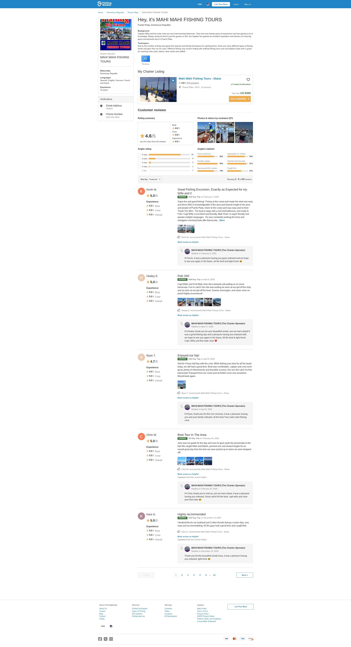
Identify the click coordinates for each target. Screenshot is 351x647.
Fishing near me (138, 616)
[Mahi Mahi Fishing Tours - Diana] (158, 89)
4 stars (144, 159)
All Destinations (171, 616)
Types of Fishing (138, 611)
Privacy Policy (203, 614)
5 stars (144, 155)
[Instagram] (111, 640)
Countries (168, 609)
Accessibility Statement (206, 621)
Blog (101, 614)
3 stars (144, 163)
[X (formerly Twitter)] (106, 640)
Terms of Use (202, 611)
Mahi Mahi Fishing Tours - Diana (200, 78)
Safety (102, 619)
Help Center (201, 609)
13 (214, 575)
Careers (102, 611)
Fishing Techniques (139, 609)
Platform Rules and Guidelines (209, 619)
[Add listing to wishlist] (248, 79)
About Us (103, 609)
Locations (168, 614)
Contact (102, 616)
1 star (144, 171)
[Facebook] (100, 640)
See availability (239, 99)
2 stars (144, 167)
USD (200, 4)
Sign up (247, 4)
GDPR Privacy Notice (205, 616)
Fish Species (137, 614)
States (167, 611)
